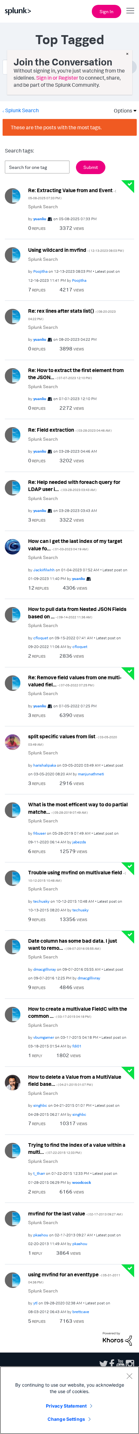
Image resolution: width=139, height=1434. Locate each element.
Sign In (106, 11)
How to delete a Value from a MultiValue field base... (74, 1080)
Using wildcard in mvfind (76, 250)
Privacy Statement (66, 1406)
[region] (69, 1400)
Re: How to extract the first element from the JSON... (76, 374)
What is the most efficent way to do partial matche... (78, 808)
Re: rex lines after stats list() (72, 314)
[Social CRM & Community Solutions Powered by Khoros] (117, 1338)
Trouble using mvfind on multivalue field (77, 875)
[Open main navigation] (130, 11)
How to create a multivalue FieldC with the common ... (77, 1012)
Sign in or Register (57, 77)
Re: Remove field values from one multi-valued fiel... (75, 681)
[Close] (129, 1376)
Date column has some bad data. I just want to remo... (72, 944)
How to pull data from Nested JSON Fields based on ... (77, 613)
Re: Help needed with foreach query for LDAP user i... (74, 486)
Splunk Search (22, 110)
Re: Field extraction (70, 430)
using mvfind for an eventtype (74, 1277)
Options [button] (121, 110)
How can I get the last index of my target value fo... (75, 545)
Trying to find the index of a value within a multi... (76, 1148)
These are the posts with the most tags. (56, 127)
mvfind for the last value (75, 1213)
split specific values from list (72, 739)
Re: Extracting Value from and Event (72, 193)
